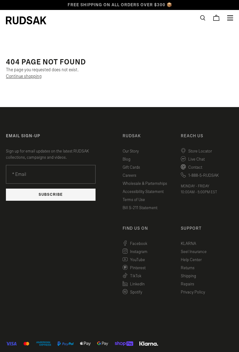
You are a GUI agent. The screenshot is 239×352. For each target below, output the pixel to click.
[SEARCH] (202, 18)
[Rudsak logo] (26, 20)
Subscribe (51, 195)
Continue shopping (24, 76)
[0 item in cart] (216, 18)
